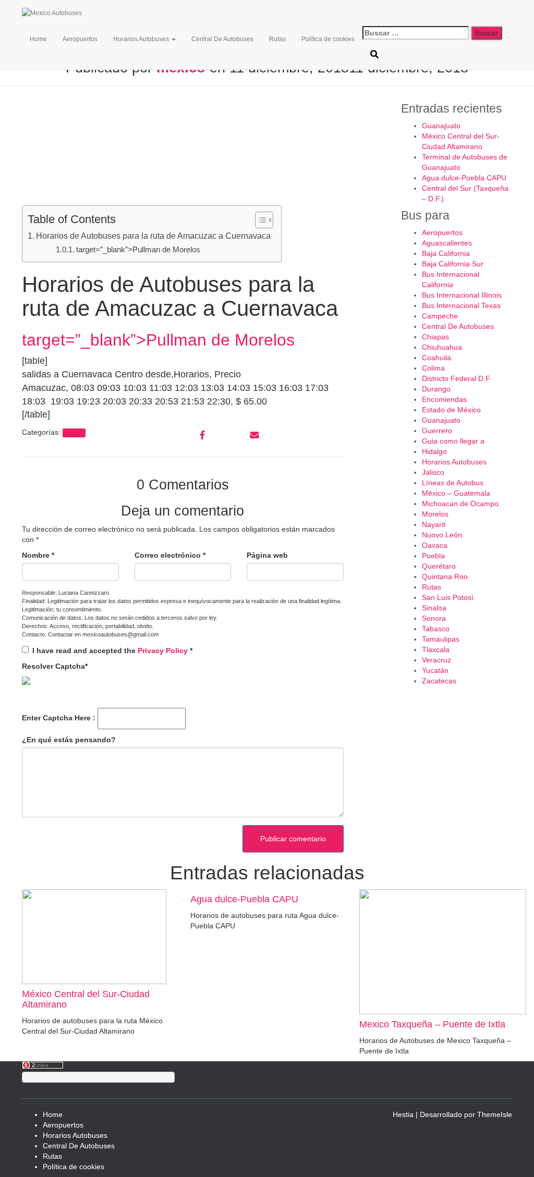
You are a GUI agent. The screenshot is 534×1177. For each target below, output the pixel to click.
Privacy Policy (164, 650)
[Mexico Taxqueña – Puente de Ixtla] (442, 951)
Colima (433, 368)
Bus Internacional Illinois (462, 295)
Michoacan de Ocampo (460, 503)
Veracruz (436, 660)
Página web (267, 555)
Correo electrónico (170, 555)
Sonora (434, 618)
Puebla (433, 555)
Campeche (440, 316)
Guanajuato (441, 125)
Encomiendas (444, 399)
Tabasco (436, 628)
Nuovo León (442, 535)
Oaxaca (434, 545)
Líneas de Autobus (452, 483)
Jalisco (433, 472)
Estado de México (451, 410)
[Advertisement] (182, 149)
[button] (173, 39)
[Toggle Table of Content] (259, 220)
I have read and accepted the (112, 650)
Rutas (277, 39)
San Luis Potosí (448, 597)
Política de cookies (328, 39)
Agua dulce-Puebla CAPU (464, 178)
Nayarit (433, 524)
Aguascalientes (447, 243)
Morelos (435, 514)
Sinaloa (434, 608)
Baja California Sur (452, 264)
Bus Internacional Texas (461, 305)
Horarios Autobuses (142, 39)
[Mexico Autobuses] (74, 13)
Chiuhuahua (442, 347)
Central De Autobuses (222, 39)
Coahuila (436, 357)
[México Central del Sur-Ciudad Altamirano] (94, 936)
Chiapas (435, 337)
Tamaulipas (440, 639)
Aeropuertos (80, 39)
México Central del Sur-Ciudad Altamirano (86, 999)
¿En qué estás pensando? (69, 739)
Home (38, 39)
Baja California (446, 253)
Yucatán (435, 670)
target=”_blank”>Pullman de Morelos (138, 249)
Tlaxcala (436, 649)
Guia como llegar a (453, 441)
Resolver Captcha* (55, 666)
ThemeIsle (494, 1114)
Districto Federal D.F (456, 378)
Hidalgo (434, 451)
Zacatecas (439, 681)
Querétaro (439, 566)
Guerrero (437, 430)
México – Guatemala (456, 493)
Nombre (38, 555)
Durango (436, 389)
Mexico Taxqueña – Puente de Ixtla (432, 1024)
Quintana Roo (445, 576)
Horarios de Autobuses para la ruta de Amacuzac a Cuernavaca (153, 235)
